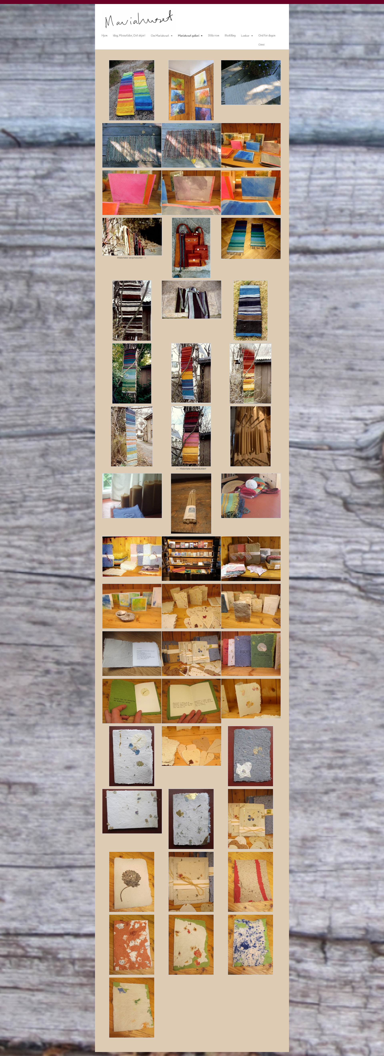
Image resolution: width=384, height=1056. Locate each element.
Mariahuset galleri (188, 36)
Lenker (245, 36)
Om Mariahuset (160, 36)
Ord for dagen (266, 36)
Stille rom (213, 36)
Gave (261, 45)
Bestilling (230, 36)
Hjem (104, 36)
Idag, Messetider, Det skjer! (129, 36)
